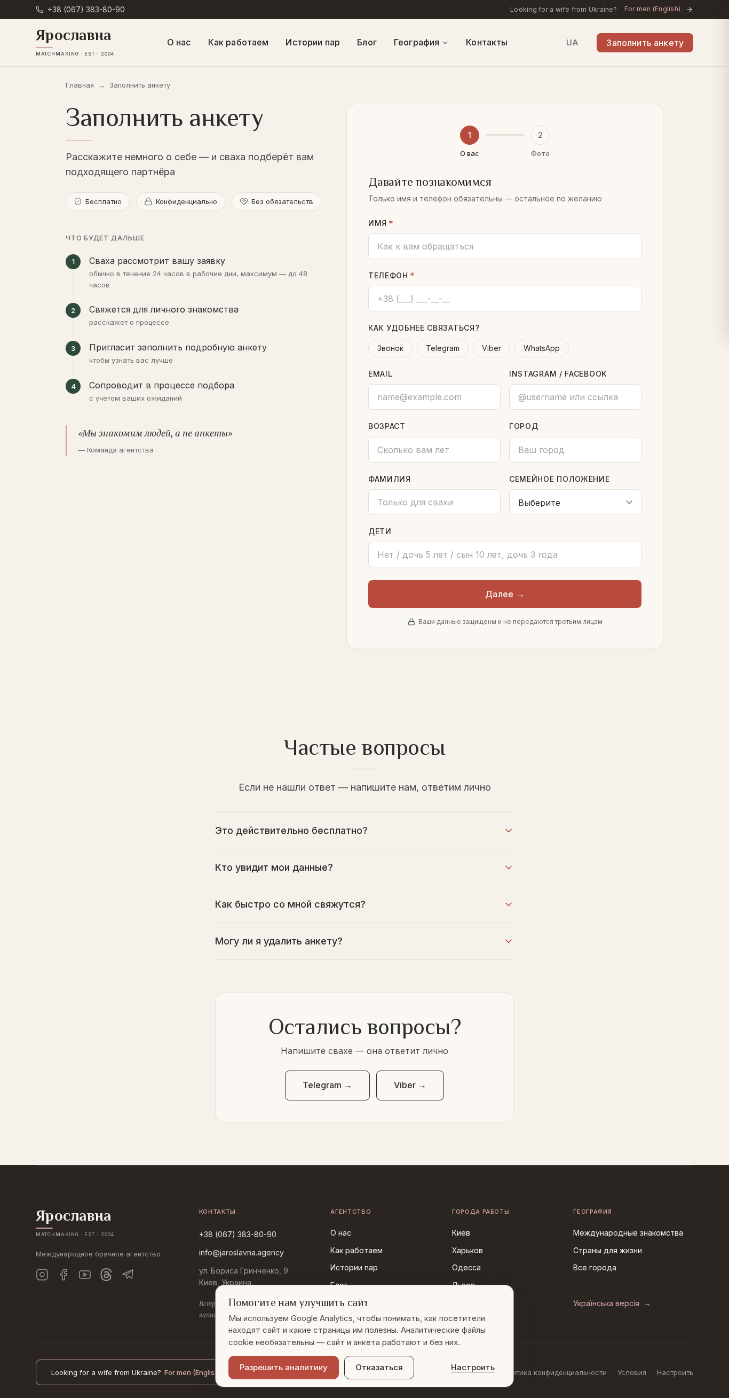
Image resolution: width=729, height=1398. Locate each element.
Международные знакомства (628, 1232)
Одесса (466, 1267)
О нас (179, 42)
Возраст (387, 426)
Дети (380, 531)
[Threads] (106, 1274)
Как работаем (238, 42)
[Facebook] (63, 1274)
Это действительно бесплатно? (291, 830)
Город (523, 426)
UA (572, 42)
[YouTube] (84, 1274)
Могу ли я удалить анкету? (279, 941)
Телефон (391, 276)
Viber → (410, 1085)
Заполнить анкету (645, 42)
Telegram (442, 348)
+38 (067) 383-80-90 (237, 1234)
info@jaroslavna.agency (241, 1252)
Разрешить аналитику (284, 1367)
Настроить (675, 1372)
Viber (491, 348)
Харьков (467, 1250)
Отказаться (379, 1367)
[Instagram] (42, 1274)
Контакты (487, 42)
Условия (631, 1372)
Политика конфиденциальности (552, 1372)
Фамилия (389, 478)
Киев (461, 1232)
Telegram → (327, 1085)
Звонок (390, 348)
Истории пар (313, 42)
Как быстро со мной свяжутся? (290, 904)
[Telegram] (127, 1274)
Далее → (505, 594)
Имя (381, 223)
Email (380, 373)
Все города (594, 1267)
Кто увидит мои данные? (274, 867)
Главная (80, 85)
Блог (367, 42)
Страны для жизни (607, 1250)
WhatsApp (542, 348)
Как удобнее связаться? (423, 327)
